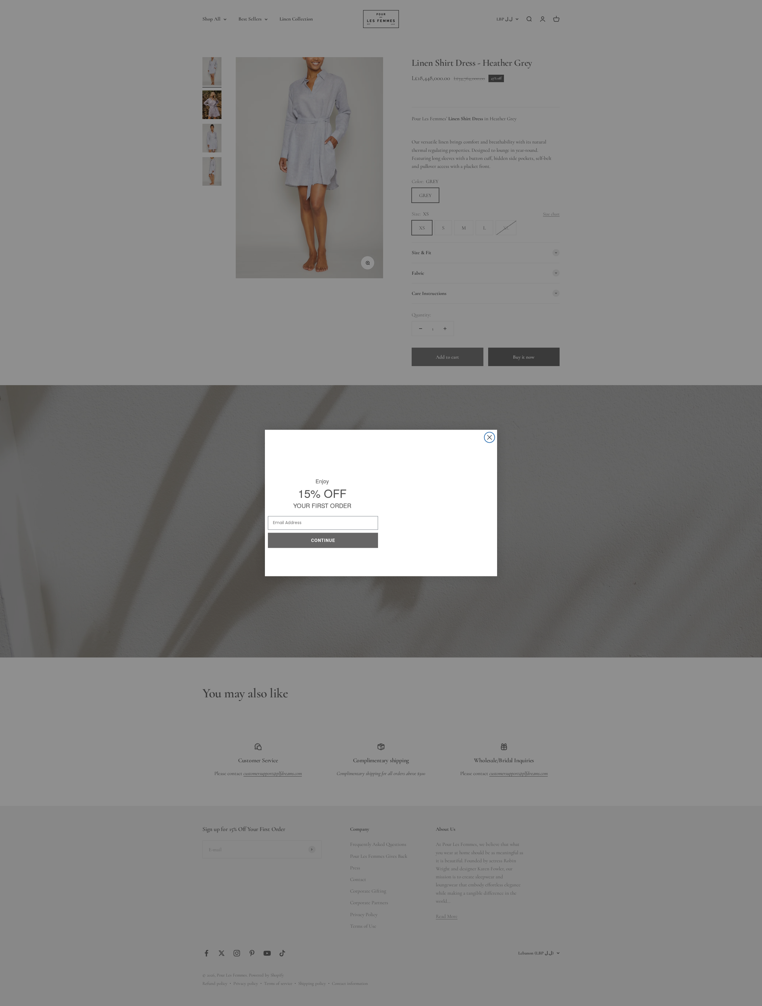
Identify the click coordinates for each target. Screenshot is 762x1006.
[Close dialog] (489, 437)
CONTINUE (323, 539)
